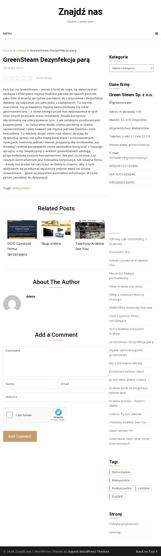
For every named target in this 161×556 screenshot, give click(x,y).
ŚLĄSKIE (117, 496)
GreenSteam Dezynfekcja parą (131, 342)
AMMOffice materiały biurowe (130, 307)
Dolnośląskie (121, 472)
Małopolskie (21, 188)
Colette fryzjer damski (125, 414)
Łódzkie (143, 488)
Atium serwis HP (121, 430)
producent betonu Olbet (126, 371)
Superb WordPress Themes (88, 551)
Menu (7, 33)
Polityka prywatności (124, 524)
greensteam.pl (139, 145)
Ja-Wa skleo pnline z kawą (127, 379)
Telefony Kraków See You (127, 422)
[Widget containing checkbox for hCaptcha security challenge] (34, 415)
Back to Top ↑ (147, 551)
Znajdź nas (80, 11)
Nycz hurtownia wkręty (125, 363)
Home (7, 50)
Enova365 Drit (119, 252)
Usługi (21, 50)
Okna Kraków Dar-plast (126, 286)
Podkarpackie (122, 488)
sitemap (115, 532)
